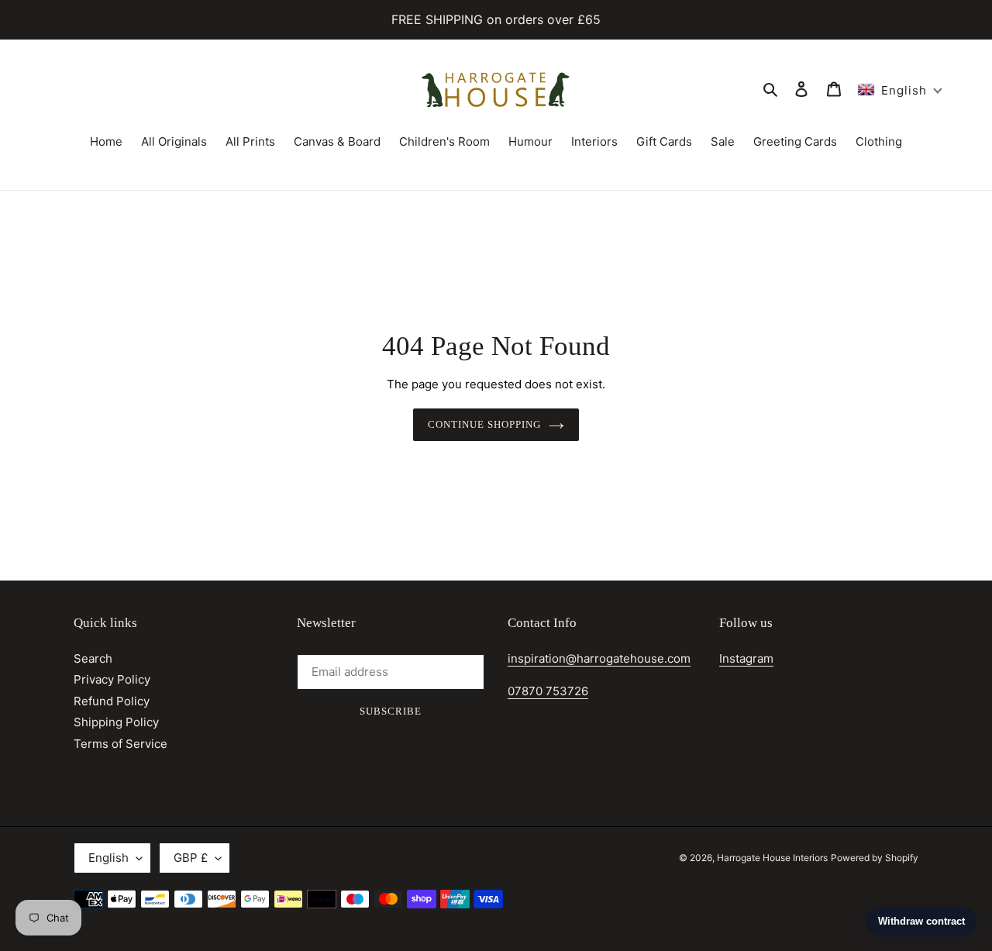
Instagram (746, 658)
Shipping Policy (116, 722)
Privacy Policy (112, 679)
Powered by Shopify (874, 857)
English (108, 857)
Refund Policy (112, 701)
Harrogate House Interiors (772, 857)
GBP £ (191, 857)
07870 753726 (548, 691)
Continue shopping (485, 424)
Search (93, 658)
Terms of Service (120, 743)
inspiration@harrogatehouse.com (599, 658)
